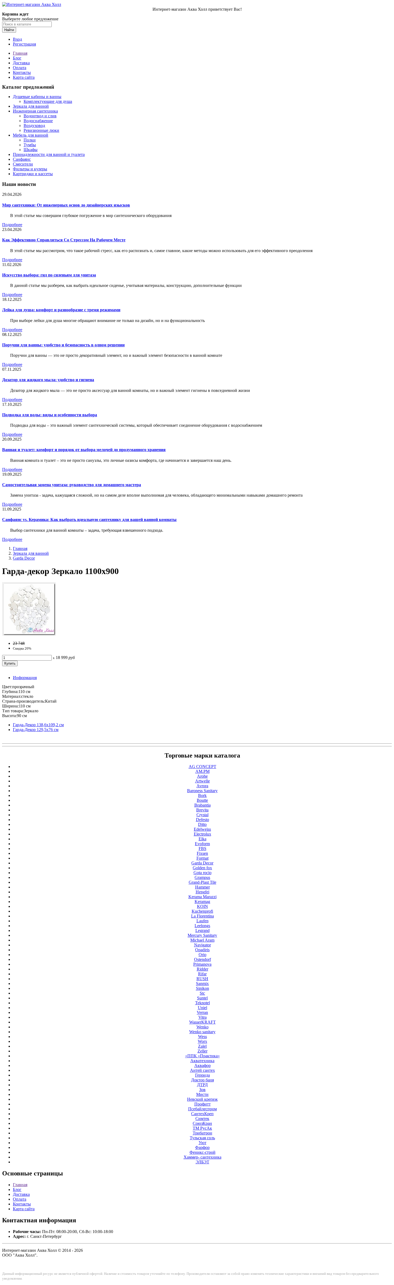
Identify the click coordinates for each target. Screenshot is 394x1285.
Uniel (202, 1007)
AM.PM (202, 771)
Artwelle (202, 781)
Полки (30, 140)
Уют (202, 1142)
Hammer (202, 887)
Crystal (202, 814)
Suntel (202, 998)
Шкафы (31, 149)
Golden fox (202, 868)
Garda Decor (24, 558)
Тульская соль (202, 1138)
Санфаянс (22, 159)
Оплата (19, 67)
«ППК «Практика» (202, 1056)
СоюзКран (202, 1123)
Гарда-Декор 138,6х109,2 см (38, 724)
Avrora (202, 786)
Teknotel (202, 1003)
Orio (202, 954)
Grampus (202, 877)
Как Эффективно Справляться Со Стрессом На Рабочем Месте (63, 240)
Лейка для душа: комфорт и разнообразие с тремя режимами (61, 310)
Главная (20, 53)
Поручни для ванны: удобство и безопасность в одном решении (63, 345)
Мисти (202, 1094)
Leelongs (202, 925)
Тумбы (30, 145)
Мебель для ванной (30, 135)
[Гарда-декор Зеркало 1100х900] (29, 634)
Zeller (202, 1051)
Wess (202, 1036)
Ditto (202, 824)
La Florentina (202, 916)
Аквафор (202, 1065)
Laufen (202, 921)
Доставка (21, 63)
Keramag (202, 901)
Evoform (202, 843)
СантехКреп (202, 1113)
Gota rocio (202, 872)
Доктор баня (202, 1080)
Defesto (202, 819)
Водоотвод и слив (40, 116)
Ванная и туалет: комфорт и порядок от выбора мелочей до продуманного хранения (84, 449)
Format (202, 858)
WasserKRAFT (202, 1022)
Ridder (202, 969)
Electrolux (202, 834)
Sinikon (202, 988)
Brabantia (202, 805)
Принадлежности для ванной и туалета (49, 154)
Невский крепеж (202, 1099)
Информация (25, 677)
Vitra (202, 1017)
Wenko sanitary (202, 1031)
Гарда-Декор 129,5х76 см (35, 729)
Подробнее (12, 224)
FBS (202, 848)
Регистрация (24, 44)
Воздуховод (34, 125)
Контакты (22, 72)
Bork (202, 795)
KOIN (202, 906)
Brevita (202, 810)
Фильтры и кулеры (30, 169)
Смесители (23, 164)
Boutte (202, 800)
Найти (9, 30)
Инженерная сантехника (35, 111)
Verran (202, 1012)
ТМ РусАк (202, 1128)
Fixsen (202, 853)
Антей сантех (202, 1070)
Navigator (202, 945)
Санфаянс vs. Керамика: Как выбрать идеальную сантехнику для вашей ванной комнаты (89, 519)
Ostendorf (202, 959)
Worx (202, 1041)
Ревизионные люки (41, 130)
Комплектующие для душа (48, 101)
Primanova (202, 964)
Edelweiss (202, 829)
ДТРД (202, 1084)
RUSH (202, 978)
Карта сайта (24, 77)
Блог (17, 58)
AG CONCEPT (202, 766)
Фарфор (202, 1147)
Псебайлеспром (202, 1109)
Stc (202, 993)
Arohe (202, 776)
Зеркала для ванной (31, 106)
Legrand (202, 930)
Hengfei (202, 892)
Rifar (202, 974)
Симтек (202, 1118)
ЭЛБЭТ (202, 1162)
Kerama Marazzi (202, 896)
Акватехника (202, 1060)
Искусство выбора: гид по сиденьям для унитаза (49, 275)
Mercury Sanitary (202, 935)
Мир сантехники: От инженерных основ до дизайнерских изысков (66, 205)
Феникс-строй (202, 1152)
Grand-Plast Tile (202, 882)
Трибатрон (202, 1133)
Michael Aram (202, 940)
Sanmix (202, 983)
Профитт (202, 1104)
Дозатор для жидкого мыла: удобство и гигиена (48, 379)
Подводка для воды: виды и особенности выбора (49, 415)
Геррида (202, 1075)
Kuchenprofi (202, 911)
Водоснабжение (38, 120)
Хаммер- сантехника (202, 1157)
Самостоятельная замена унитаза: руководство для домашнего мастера (71, 484)
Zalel (202, 1046)
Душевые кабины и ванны (37, 96)
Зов (202, 1089)
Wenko (202, 1027)
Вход (17, 39)
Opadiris (202, 949)
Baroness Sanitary (202, 790)
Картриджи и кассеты (33, 173)
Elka (202, 839)
